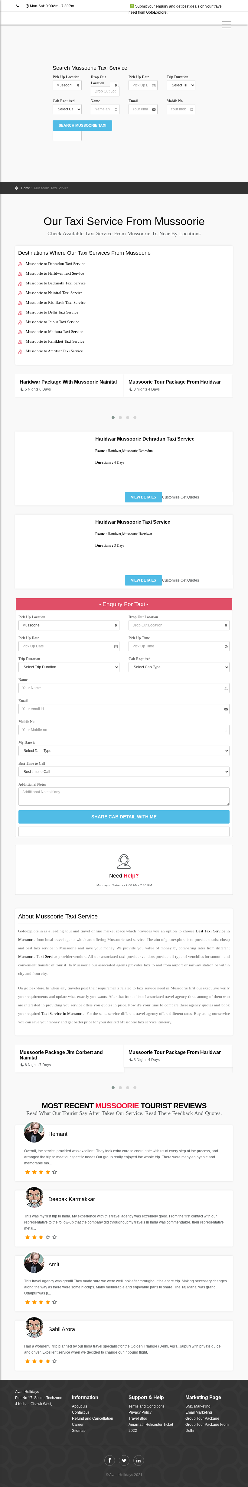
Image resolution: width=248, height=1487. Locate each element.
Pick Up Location (66, 77)
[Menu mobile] (226, 26)
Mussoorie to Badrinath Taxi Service (56, 283)
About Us (79, 1406)
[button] (113, 418)
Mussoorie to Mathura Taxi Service (54, 331)
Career (77, 1424)
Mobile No (175, 101)
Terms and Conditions (147, 1406)
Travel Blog (138, 1418)
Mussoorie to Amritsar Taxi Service (54, 351)
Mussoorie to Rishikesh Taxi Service (56, 302)
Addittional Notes (32, 784)
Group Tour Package (202, 1418)
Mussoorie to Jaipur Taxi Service (52, 322)
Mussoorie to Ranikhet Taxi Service (55, 341)
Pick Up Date (139, 77)
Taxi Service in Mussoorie (62, 1013)
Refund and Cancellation (92, 1418)
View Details (143, 497)
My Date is (27, 742)
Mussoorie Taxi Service (37, 956)
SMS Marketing (197, 1406)
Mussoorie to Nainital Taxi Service (54, 292)
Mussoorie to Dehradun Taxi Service (55, 263)
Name (96, 101)
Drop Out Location (98, 80)
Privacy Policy (140, 1412)
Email (133, 101)
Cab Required (65, 101)
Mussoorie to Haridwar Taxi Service (55, 273)
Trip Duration (179, 77)
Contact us (81, 1412)
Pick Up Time (139, 638)
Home (25, 188)
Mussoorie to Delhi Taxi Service (52, 312)
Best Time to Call (33, 763)
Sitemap (79, 1430)
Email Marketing (198, 1412)
